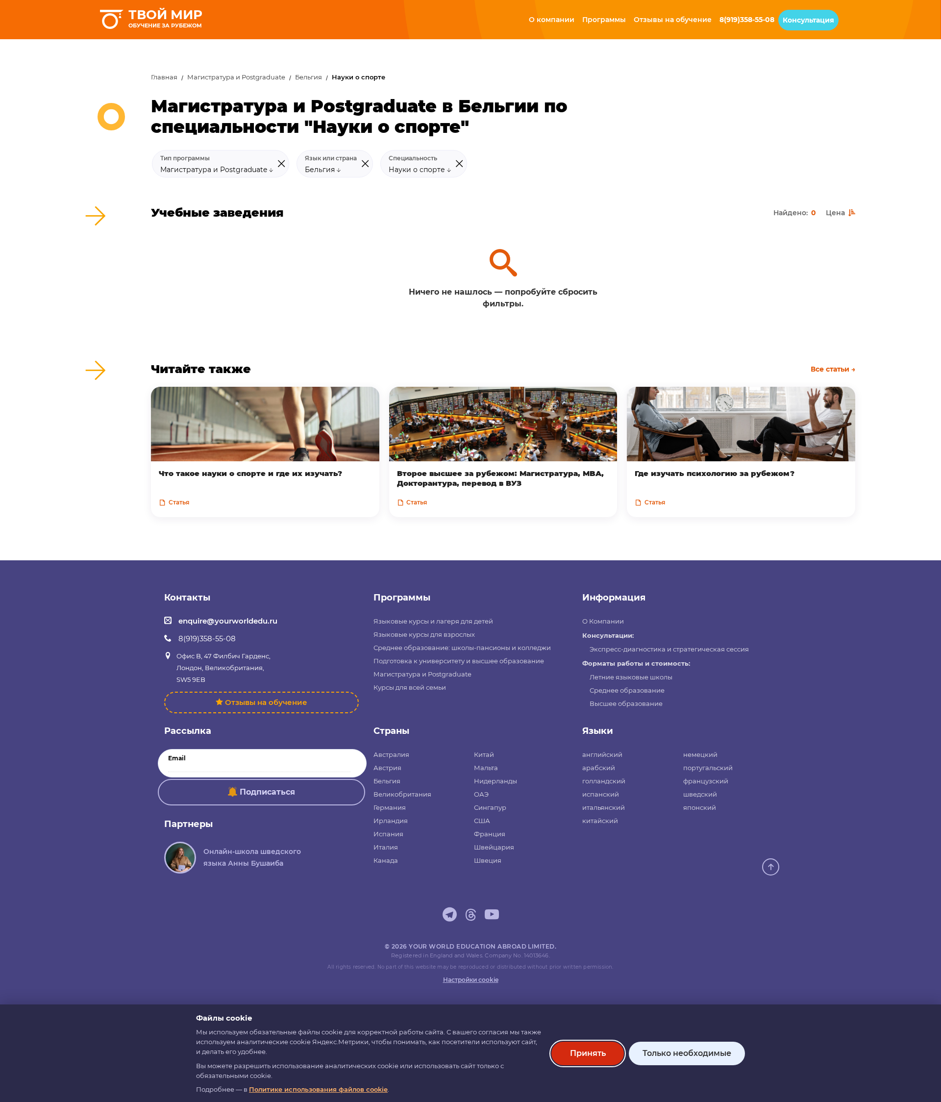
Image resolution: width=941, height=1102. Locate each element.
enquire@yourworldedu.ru (227, 621)
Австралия (391, 754)
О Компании (603, 621)
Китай (484, 754)
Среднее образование (627, 690)
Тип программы (185, 158)
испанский (600, 794)
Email (177, 758)
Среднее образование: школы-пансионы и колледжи (462, 647)
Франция (489, 834)
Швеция (487, 860)
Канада (385, 860)
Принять (588, 1053)
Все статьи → (833, 369)
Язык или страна (331, 158)
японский (699, 807)
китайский (600, 821)
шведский (700, 794)
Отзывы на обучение (266, 702)
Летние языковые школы (631, 677)
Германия (389, 807)
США (482, 821)
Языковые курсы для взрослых (424, 634)
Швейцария (494, 847)
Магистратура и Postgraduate (236, 77)
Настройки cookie (470, 979)
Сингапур (490, 807)
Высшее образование (626, 703)
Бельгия (308, 77)
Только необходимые (687, 1053)
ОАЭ (481, 794)
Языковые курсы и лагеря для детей (433, 621)
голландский (603, 781)
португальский (708, 768)
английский (602, 754)
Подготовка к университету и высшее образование (458, 661)
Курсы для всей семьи (409, 687)
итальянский (603, 807)
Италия (385, 847)
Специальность (413, 158)
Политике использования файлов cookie (318, 1089)
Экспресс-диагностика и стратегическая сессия (669, 649)
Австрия (387, 768)
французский (705, 781)
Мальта (486, 768)
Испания (388, 834)
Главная (164, 77)
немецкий (700, 754)
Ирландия (390, 821)
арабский (598, 768)
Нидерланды (495, 781)
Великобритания (402, 794)
